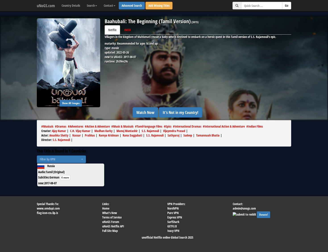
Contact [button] (108, 5)
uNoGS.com (46, 5)
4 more (65, 177)
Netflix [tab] (112, 30)
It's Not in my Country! (180, 112)
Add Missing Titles (159, 5)
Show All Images (70, 103)
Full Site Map (110, 231)
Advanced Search (132, 5)
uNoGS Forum (110, 222)
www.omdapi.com (48, 208)
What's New (109, 213)
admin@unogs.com (244, 208)
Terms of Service (112, 217)
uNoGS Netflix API (113, 226)
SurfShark (173, 222)
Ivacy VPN (173, 231)
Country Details (71, 5)
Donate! (263, 214)
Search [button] (91, 5)
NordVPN (173, 208)
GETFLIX (172, 226)
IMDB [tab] (127, 30)
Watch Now (145, 112)
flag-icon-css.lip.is (47, 213)
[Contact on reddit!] (245, 214)
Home (105, 208)
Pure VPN (173, 213)
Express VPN (174, 217)
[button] (61, 159)
